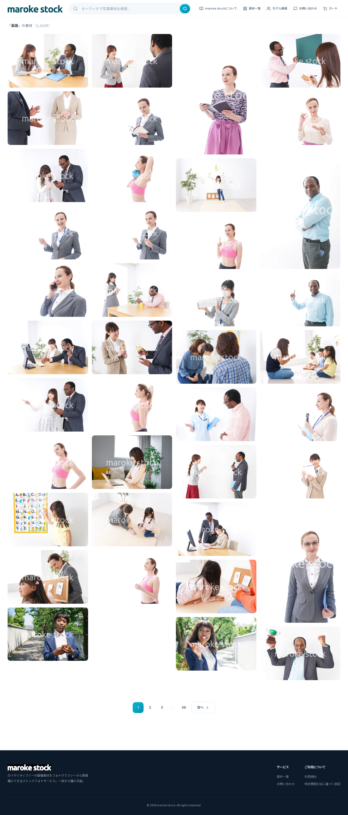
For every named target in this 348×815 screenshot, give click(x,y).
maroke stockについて (221, 8)
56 (184, 707)
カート (333, 8)
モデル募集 (279, 8)
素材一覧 (255, 8)
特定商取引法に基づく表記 (322, 784)
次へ (200, 707)
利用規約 (310, 776)
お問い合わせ (308, 8)
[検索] (185, 8)
